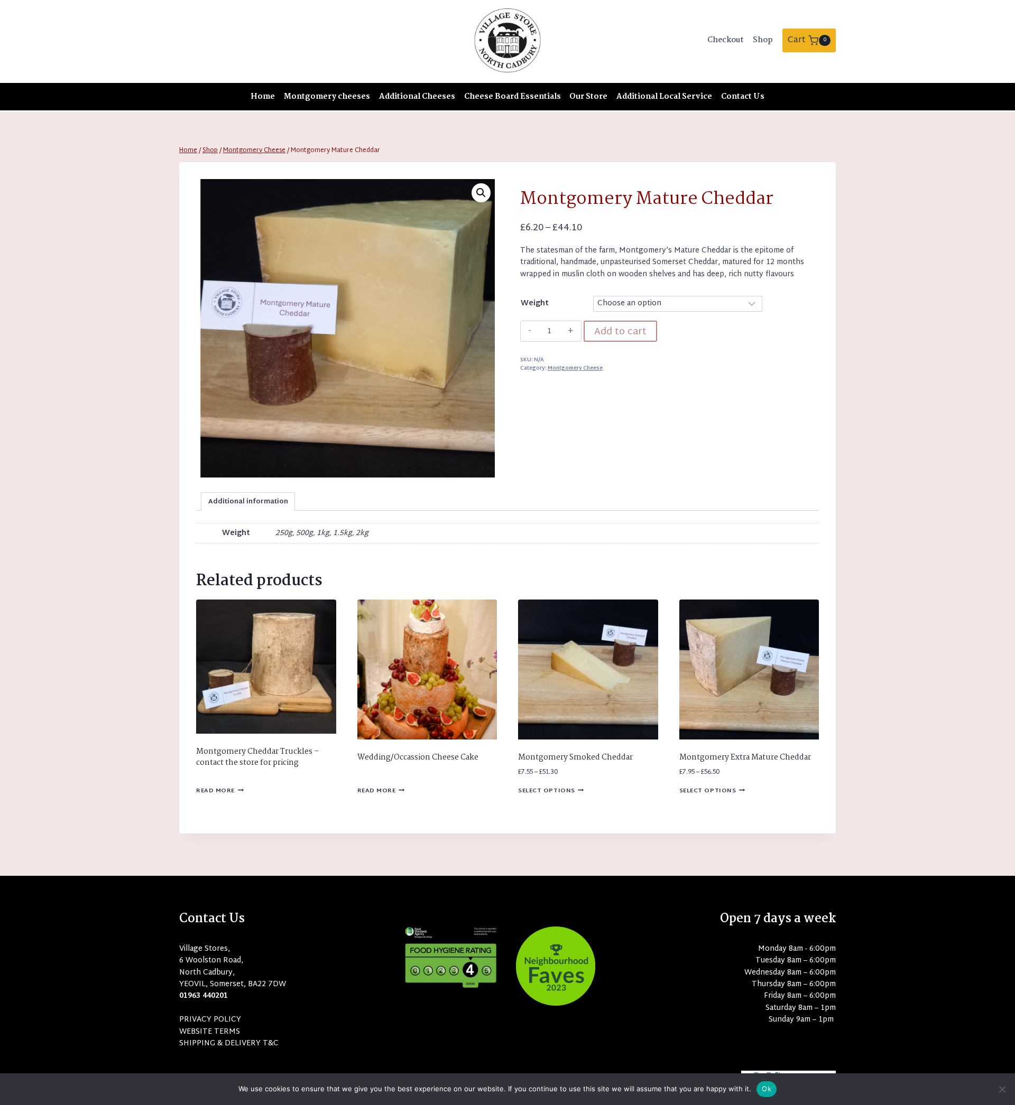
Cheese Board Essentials (512, 96)
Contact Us (742, 96)
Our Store (588, 96)
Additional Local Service (664, 96)
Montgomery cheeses (327, 96)
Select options (546, 790)
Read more (215, 790)
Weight (535, 303)
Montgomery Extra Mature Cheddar (745, 757)
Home (263, 96)
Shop (763, 40)
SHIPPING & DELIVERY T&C (229, 1043)
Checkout (725, 40)
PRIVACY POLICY (210, 1019)
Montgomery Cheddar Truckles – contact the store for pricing (257, 757)
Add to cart (620, 332)
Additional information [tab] (248, 502)
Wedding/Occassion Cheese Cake (417, 757)
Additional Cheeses (417, 96)
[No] (1001, 1089)
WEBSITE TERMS (209, 1031)
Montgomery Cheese (575, 368)
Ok (766, 1088)
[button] (481, 192)
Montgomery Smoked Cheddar (575, 757)
